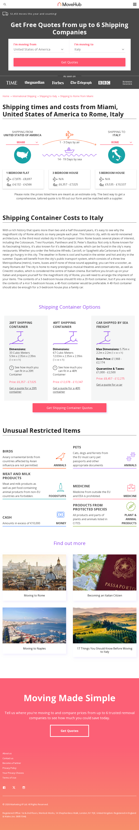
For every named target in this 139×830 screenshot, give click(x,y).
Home (6, 96)
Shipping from (22, 133)
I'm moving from (25, 44)
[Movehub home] (69, 4)
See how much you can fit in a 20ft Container (23, 370)
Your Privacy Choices (13, 772)
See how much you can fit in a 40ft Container (67, 370)
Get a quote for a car (109, 385)
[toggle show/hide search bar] (3, 4)
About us (7, 753)
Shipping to (116, 133)
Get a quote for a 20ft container (23, 390)
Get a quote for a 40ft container (66, 390)
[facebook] (4, 788)
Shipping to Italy (48, 96)
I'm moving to (83, 44)
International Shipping (24, 96)
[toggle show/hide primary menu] (134, 4)
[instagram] (23, 788)
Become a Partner (12, 763)
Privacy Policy (9, 767)
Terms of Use (9, 777)
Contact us (8, 758)
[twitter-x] (13, 788)
